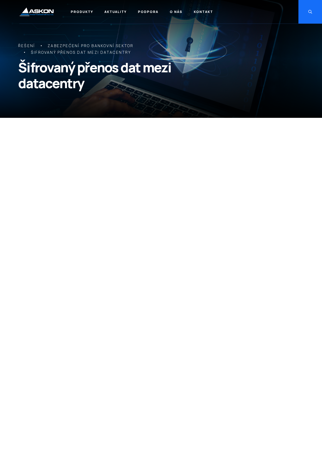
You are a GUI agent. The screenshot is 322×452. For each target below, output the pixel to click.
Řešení (26, 45)
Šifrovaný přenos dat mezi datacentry (81, 52)
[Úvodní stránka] (36, 12)
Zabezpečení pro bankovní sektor (90, 45)
